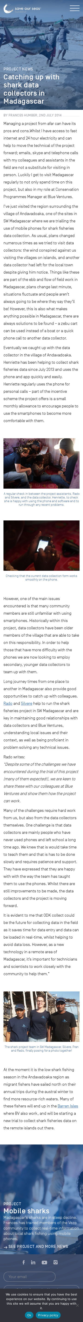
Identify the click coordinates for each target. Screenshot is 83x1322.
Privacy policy (48, 1315)
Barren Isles (68, 1106)
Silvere (26, 703)
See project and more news (38, 1246)
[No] (77, 1305)
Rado (7, 703)
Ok (29, 1315)
